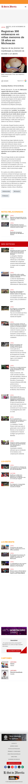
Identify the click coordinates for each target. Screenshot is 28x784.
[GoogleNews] (15, 767)
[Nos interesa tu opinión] (14, 737)
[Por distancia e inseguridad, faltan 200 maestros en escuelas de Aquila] (5, 312)
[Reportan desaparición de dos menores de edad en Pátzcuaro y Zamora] (5, 217)
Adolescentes (6, 191)
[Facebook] (5, 767)
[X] (9, 767)
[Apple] (19, 767)
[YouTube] (12, 767)
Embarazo (5, 195)
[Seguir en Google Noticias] (25, 81)
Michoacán (17, 191)
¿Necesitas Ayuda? (14, 763)
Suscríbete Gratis (14, 650)
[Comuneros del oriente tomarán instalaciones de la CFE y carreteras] (5, 547)
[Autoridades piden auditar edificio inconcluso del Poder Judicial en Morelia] (5, 279)
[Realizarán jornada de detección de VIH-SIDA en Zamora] (5, 232)
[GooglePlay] (22, 767)
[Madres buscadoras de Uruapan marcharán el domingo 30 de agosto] (5, 352)
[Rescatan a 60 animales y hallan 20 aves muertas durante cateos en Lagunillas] (5, 296)
